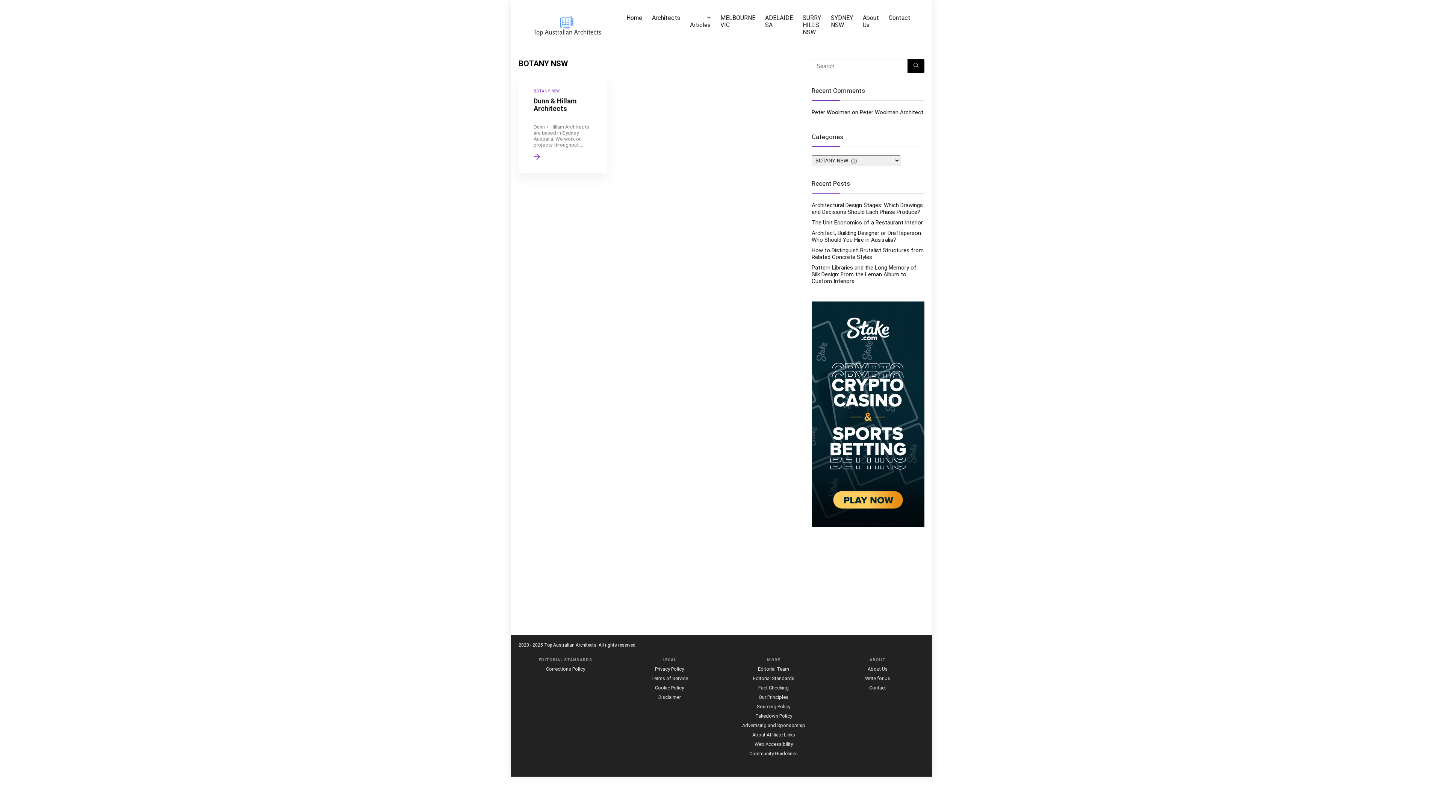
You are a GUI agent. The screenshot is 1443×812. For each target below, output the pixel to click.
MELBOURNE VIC (737, 21)
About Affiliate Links (773, 735)
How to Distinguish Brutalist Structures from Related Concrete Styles (868, 254)
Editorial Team (773, 669)
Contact (900, 17)
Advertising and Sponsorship (773, 725)
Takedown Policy (773, 716)
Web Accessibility (774, 744)
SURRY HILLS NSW (812, 25)
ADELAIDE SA (779, 21)
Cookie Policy (669, 688)
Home (634, 17)
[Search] (916, 66)
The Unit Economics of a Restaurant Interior (867, 222)
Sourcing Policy (773, 706)
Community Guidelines (773, 753)
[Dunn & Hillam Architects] (563, 125)
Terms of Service (669, 678)
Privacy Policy (669, 669)
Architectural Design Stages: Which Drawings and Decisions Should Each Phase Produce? (867, 208)
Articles (700, 25)
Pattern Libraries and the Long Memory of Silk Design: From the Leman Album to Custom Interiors (864, 274)
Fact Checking (773, 688)
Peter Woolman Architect (891, 112)
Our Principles (773, 697)
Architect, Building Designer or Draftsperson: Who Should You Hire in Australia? (867, 236)
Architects (666, 17)
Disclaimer (669, 697)
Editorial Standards (773, 678)
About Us (871, 21)
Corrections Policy (565, 669)
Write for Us (877, 678)
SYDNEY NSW (842, 21)
